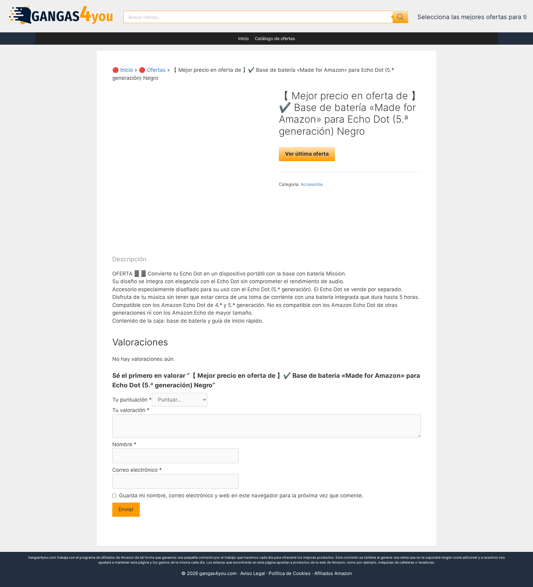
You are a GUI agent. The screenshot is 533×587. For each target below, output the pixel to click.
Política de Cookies (290, 573)
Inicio (243, 38)
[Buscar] (400, 17)
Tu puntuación (132, 400)
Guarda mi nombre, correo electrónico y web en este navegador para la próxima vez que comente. (241, 495)
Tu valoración (131, 410)
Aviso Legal (252, 573)
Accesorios (312, 184)
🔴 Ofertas (152, 70)
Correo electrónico (137, 470)
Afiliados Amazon (333, 573)
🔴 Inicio (122, 70)
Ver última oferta (307, 154)
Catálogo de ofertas (275, 38)
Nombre (124, 444)
